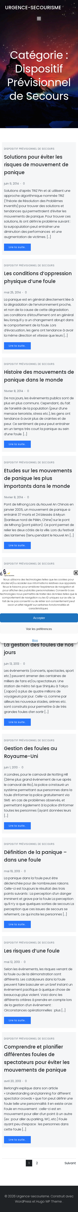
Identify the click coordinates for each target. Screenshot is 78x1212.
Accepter (39, 618)
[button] (76, 573)
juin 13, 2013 (11, 664)
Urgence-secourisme (33, 7)
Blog (35, 640)
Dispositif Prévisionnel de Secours (29, 148)
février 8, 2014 (13, 391)
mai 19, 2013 (12, 871)
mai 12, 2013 (12, 962)
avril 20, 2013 (12, 1081)
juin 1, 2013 (11, 767)
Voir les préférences (39, 629)
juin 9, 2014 (11, 184)
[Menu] (39, 18)
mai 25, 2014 (12, 292)
